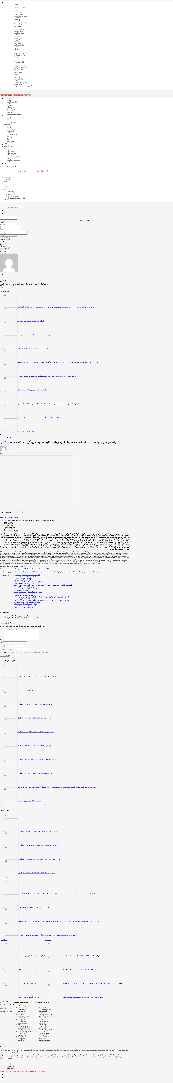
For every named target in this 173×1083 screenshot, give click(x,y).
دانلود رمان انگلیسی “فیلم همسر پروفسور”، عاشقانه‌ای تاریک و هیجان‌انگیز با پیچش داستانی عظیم (43, 585)
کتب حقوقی (42, 1006)
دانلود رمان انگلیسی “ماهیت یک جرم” (25, 580)
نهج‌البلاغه (21, 1040)
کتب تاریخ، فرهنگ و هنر (46, 1016)
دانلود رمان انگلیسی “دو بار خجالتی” (25, 607)
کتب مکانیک (21, 1014)
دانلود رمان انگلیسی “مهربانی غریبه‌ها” (25, 576)
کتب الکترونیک (22, 1009)
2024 (5, 524)
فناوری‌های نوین (22, 1023)
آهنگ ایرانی (42, 1026)
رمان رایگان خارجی (23, 571)
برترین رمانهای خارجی (96, 571)
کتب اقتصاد (42, 1007)
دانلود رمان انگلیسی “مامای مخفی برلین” (26, 588)
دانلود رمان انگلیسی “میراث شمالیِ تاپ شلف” (28, 592)
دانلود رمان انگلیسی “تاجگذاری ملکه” (25, 587)
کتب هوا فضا (21, 1019)
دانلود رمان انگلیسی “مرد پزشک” (24, 578)
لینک (17, 566)
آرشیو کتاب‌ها (43, 1031)
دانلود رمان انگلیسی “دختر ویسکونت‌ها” (26, 598)
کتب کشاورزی (22, 1021)
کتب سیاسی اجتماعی (45, 1014)
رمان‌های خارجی (44, 1021)
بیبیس (11, 571)
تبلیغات (9, 1064)
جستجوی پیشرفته (44, 1040)
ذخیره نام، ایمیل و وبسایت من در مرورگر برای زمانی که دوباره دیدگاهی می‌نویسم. (27, 652)
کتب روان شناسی (44, 1012)
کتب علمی (3, 878)
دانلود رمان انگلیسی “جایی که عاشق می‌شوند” (28, 581)
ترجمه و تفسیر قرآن (24, 1035)
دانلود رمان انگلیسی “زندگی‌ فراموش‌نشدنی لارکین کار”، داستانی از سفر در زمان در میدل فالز (42, 597)
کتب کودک (42, 1023)
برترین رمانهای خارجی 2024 (81, 571)
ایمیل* (2, 645)
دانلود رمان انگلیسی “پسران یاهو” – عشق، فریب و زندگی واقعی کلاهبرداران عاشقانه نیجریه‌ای (42, 600)
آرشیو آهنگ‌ (10, 1068)
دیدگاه (2, 639)
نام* (1, 642)
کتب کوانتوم (21, 1017)
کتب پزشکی (21, 1007)
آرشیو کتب (10, 1066)
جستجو (9, 1063)
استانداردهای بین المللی (25, 1029)
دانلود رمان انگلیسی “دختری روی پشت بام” (27, 575)
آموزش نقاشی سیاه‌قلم (18, 95)
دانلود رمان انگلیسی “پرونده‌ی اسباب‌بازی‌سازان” (28, 595)
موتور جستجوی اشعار (45, 1041)
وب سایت (3, 649)
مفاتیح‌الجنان (21, 1038)
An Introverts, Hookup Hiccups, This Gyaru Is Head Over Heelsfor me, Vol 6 (28, 569)
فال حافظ (42, 1038)
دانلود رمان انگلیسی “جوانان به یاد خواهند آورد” (28, 602)
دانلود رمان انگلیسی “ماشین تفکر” (24, 593)
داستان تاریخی (67, 571)
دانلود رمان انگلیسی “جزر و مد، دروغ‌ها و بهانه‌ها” (28, 605)
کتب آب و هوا (43, 1011)
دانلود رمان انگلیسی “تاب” (22, 590)
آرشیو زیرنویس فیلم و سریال (47, 1036)
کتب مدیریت (21, 1011)
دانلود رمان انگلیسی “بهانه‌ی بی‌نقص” (25, 583)
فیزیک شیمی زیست (24, 1026)
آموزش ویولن (27, 95)
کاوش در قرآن (22, 1033)
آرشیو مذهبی (43, 1035)
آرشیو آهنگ (42, 1028)
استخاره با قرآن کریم (24, 1036)
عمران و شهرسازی (23, 1016)
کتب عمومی (48, 940)
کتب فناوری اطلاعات (24, 1006)
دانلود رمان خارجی (44, 571)
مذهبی (41, 1019)
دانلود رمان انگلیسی (57, 571)
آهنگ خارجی (4, 815)
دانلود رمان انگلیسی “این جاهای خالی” (25, 604)
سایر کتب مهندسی (23, 1028)
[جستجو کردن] (25, 207)
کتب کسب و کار (23, 1012)
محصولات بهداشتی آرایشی (6, 95)
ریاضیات (20, 1024)
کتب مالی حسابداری (45, 1009)
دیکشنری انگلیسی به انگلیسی (26, 1031)
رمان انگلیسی (8, 437)
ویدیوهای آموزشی (44, 1033)
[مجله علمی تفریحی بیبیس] (0, 89)
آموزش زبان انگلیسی (45, 1029)
